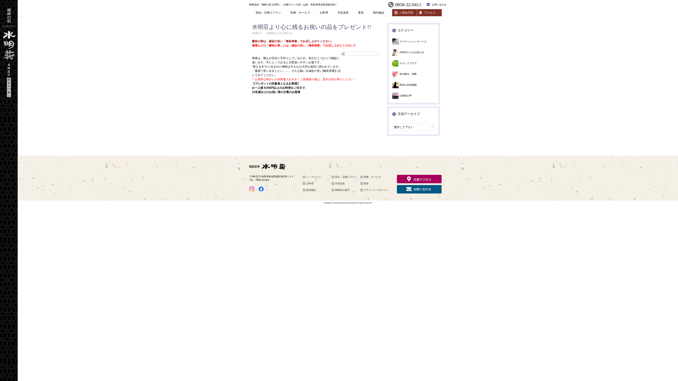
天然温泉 (343, 12)
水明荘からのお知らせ (411, 52)
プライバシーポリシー (376, 190)
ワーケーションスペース (413, 41)
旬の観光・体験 (408, 74)
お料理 (324, 12)
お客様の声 (405, 95)
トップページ (313, 177)
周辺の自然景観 (408, 85)
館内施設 (378, 12)
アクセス (429, 12)
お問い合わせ (439, 4)
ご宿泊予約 (406, 12)
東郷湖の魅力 (342, 190)
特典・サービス (300, 12)
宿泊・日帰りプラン (268, 12)
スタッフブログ (408, 63)
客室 (361, 12)
